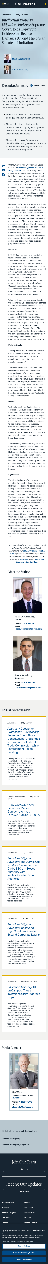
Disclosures (29, 1213)
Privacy (27, 1218)
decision (17, 171)
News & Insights (9, 1213)
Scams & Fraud (30, 1223)
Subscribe (24, 1191)
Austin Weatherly (20, 69)
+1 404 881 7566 (28, 682)
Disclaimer (28, 1208)
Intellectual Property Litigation (15, 1145)
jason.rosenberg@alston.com (28, 629)
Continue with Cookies (24, 1259)
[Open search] (45, 4)
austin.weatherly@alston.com (28, 688)
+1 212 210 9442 (25, 1102)
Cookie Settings (24, 1246)
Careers (24, 1169)
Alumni (27, 1202)
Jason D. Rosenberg (21, 58)
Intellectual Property (11, 1139)
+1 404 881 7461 (28, 624)
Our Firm (6, 1218)
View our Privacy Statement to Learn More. (18, 1241)
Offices (5, 1223)
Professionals (8, 1202)
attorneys (24, 559)
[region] (24, 1244)
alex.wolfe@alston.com (22, 1107)
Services (6, 1208)
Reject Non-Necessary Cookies (24, 1253)
